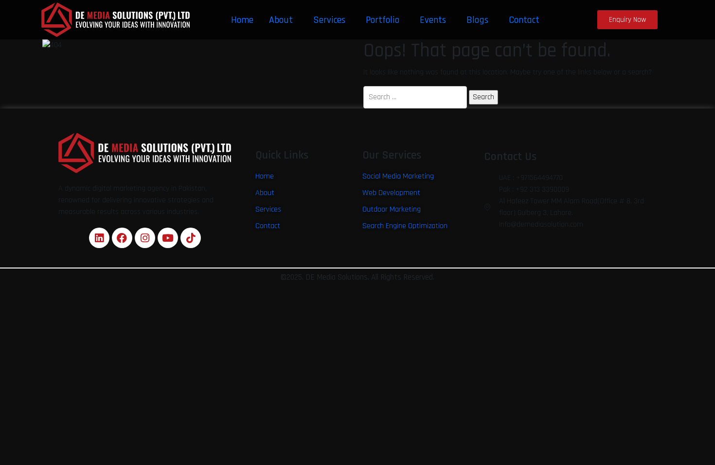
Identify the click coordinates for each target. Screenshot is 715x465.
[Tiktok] (190, 238)
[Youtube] (168, 238)
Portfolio (382, 20)
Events (433, 20)
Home (242, 20)
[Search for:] (415, 97)
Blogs (477, 20)
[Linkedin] (99, 238)
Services (329, 20)
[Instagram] (145, 238)
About (281, 20)
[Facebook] (122, 238)
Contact (524, 20)
